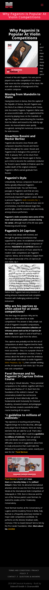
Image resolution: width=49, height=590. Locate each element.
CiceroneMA (33, 586)
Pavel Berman (22, 452)
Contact (12, 576)
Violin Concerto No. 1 (31, 200)
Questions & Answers (29, 576)
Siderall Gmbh (17, 586)
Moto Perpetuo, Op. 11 (14, 362)
